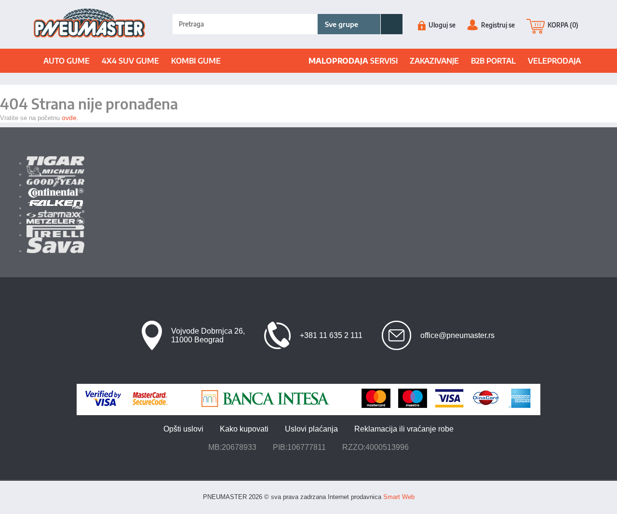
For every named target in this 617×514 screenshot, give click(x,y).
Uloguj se (441, 25)
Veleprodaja (554, 61)
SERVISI (353, 61)
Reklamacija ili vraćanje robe (404, 429)
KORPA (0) (562, 25)
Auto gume (66, 61)
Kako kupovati (244, 429)
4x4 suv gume (130, 61)
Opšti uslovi (183, 429)
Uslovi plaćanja (311, 429)
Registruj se (497, 25)
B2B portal (493, 61)
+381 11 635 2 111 (331, 335)
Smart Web (399, 496)
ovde (69, 118)
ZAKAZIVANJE (434, 61)
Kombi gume (196, 61)
